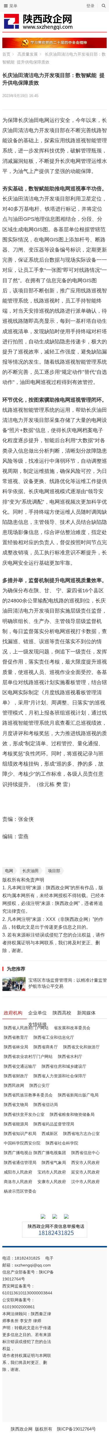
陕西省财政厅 (16, 1076)
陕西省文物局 (16, 1104)
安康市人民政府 (51, 1181)
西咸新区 (50, 1133)
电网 (9, 870)
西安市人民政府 (85, 1162)
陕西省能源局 (16, 1124)
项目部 (54, 870)
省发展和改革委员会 (72, 1027)
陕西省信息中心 (85, 1152)
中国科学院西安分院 (22, 1143)
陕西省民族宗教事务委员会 (28, 1095)
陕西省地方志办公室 (81, 1133)
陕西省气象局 (54, 1162)
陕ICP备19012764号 (77, 1428)
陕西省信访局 (45, 1104)
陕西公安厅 (39, 1085)
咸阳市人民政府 (18, 1172)
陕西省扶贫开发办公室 (24, 1114)
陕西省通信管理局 (20, 1162)
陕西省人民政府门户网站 (26, 1027)
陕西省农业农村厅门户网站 (28, 1056)
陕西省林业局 (16, 1047)
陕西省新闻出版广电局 (78, 1095)
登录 (90, 5)
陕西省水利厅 (70, 1056)
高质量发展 (27, 54)
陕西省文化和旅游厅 (81, 1047)
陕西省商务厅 (45, 1047)
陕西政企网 (22, 1428)
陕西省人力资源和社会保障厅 (59, 1076)
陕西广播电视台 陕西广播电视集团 (35, 1152)
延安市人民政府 (85, 1172)
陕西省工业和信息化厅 (53, 1037)
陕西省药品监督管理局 (53, 1124)
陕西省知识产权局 (20, 1133)
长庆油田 (30, 870)
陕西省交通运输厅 (20, 1066)
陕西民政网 (14, 1085)
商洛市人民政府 (18, 1181)
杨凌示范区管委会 (20, 1191)
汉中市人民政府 (85, 1181)
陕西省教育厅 (16, 1037)
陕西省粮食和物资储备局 (72, 1114)
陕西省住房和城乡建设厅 (64, 1066)
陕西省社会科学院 (62, 1143)
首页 (6, 54)
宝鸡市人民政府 (51, 1172)
